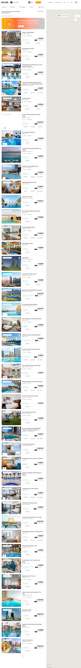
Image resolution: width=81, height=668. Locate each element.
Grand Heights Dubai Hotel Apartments (23, 536)
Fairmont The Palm (23, 201)
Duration (31, 7)
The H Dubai (23, 263)
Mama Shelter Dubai (23, 248)
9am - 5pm (33, 191)
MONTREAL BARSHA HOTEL (23, 187)
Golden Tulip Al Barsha (23, 38)
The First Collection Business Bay (23, 354)
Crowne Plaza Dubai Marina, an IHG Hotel (23, 121)
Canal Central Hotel (23, 645)
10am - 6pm (27, 108)
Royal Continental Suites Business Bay (23, 386)
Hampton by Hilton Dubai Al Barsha (23, 339)
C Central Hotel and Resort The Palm (23, 521)
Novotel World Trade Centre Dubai (23, 371)
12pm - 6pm (33, 92)
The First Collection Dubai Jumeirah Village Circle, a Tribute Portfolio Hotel (23, 88)
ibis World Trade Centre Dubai (23, 401)
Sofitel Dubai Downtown (23, 448)
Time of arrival (12, 7)
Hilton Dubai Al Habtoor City (23, 550)
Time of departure (22, 7)
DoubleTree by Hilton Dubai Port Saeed (23, 463)
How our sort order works (7, 16)
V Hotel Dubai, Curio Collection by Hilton (23, 565)
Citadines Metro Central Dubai (23, 493)
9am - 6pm (27, 76)
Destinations (50, 2)
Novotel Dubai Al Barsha (23, 138)
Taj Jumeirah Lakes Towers (23, 279)
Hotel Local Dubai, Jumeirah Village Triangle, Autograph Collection (23, 434)
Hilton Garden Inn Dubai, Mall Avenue (23, 324)
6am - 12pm (26, 92)
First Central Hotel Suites (23, 417)
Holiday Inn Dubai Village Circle (23, 171)
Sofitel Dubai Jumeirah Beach (23, 309)
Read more (21, 26)
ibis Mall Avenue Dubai (23, 54)
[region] (63, 338)
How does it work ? (58, 2)
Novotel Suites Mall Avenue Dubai (23, 216)
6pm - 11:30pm (40, 92)
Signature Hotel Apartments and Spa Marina (23, 629)
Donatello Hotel (23, 104)
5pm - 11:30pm (40, 191)
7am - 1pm (25, 191)
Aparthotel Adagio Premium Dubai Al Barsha (23, 478)
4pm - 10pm (38, 42)
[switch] (41, 7)
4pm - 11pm (40, 126)
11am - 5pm (27, 160)
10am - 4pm (27, 313)
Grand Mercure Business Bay (23, 507)
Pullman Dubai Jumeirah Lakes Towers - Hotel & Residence (23, 71)
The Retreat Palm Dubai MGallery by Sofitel (23, 155)
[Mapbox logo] (49, 667)
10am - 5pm (27, 42)
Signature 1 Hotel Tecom (23, 581)
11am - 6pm (27, 634)
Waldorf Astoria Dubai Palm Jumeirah (23, 294)
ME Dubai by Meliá (23, 614)
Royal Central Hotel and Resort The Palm (23, 598)
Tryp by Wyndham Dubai (23, 232)
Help (64, 2)
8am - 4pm (27, 252)
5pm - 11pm (38, 284)
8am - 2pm (25, 126)
